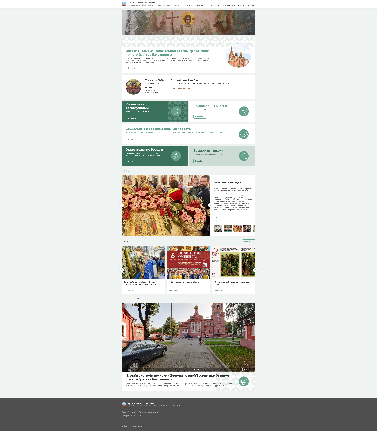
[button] (122, 205)
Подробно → (220, 218)
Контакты (251, 5)
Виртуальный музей (228, 5)
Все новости (248, 241)
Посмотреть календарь (181, 88)
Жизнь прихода (227, 182)
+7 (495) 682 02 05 (137, 416)
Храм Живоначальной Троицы (141, 3)
